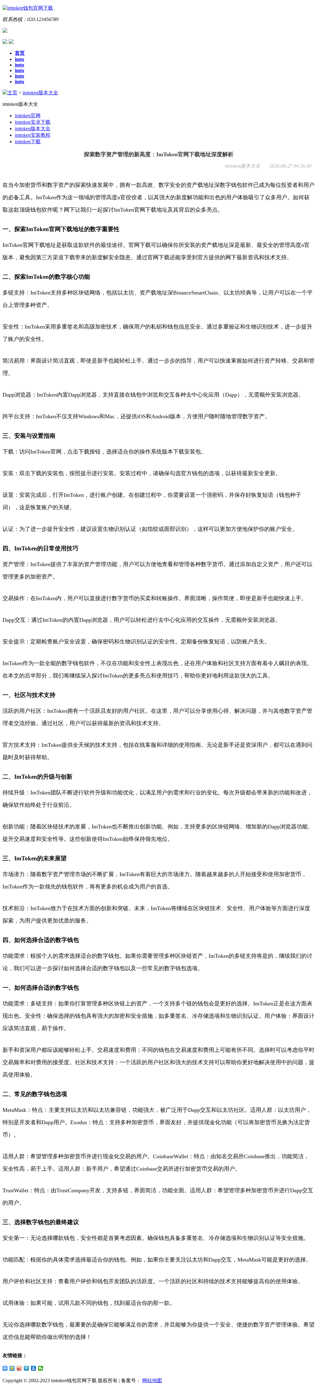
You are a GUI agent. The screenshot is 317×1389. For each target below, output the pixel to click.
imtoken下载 (28, 141)
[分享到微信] (40, 1368)
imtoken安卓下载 (32, 122)
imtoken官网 (28, 115)
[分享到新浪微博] (19, 1368)
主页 (12, 92)
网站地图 (152, 1380)
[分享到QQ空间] (12, 1368)
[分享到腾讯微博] (26, 1368)
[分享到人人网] (33, 1368)
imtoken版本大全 (40, 92)
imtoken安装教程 (32, 135)
